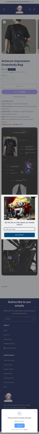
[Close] (36, 197)
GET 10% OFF (19, 235)
